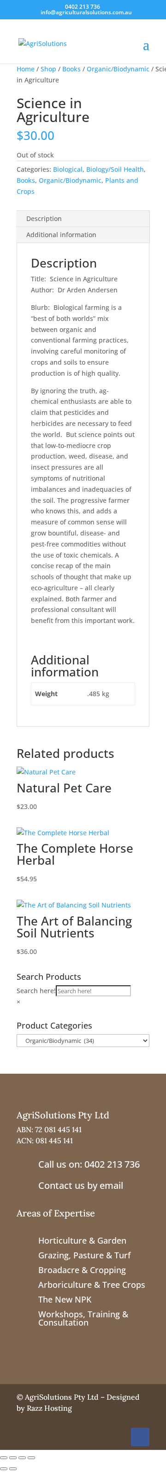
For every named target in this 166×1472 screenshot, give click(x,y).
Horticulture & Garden (82, 1240)
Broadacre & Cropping (82, 1269)
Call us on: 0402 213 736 (89, 1164)
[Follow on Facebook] (140, 1437)
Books (71, 68)
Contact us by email (80, 1185)
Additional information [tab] (61, 234)
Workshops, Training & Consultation (83, 1318)
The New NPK (64, 1299)
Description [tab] (44, 218)
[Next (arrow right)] (13, 1468)
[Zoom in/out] (3, 1457)
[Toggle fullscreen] (13, 1457)
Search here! (36, 990)
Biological (68, 169)
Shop (48, 68)
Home (26, 68)
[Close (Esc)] (31, 1457)
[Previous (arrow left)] (3, 1468)
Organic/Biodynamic (118, 68)
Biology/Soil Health (115, 169)
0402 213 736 (82, 7)
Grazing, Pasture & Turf (84, 1255)
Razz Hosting (49, 1408)
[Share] (22, 1457)
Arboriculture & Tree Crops (91, 1284)
